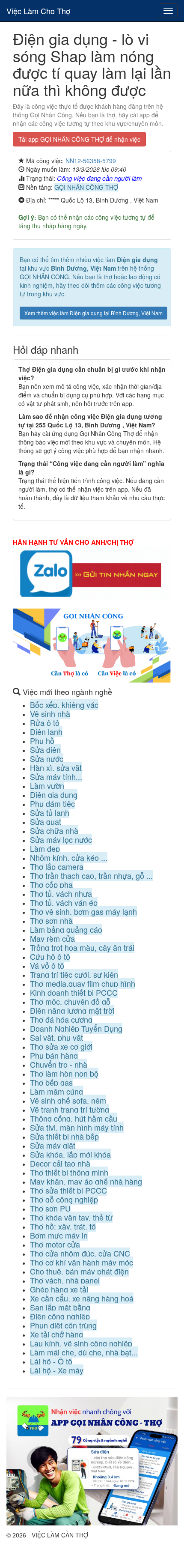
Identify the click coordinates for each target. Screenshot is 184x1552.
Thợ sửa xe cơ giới (61, 1046)
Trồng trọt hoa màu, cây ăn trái (82, 947)
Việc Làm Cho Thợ (38, 10)
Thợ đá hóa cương (61, 1019)
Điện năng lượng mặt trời (72, 1010)
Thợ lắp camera (56, 866)
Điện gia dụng (53, 794)
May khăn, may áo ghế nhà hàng (86, 1181)
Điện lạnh (46, 731)
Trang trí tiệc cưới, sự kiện (74, 974)
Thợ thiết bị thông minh (69, 1172)
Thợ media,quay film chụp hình (82, 983)
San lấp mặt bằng (60, 1307)
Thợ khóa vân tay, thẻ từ (71, 1217)
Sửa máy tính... (56, 776)
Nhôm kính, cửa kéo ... (68, 857)
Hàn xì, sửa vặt (56, 767)
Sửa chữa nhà (54, 830)
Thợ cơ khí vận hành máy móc (81, 1262)
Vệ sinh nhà (50, 713)
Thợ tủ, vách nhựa (61, 893)
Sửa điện (45, 749)
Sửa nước (46, 758)
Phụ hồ (42, 740)
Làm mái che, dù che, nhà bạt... (84, 1352)
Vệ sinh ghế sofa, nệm (68, 1100)
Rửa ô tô (44, 722)
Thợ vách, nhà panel (65, 1280)
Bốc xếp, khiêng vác (64, 704)
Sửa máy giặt (52, 1145)
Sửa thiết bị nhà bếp (64, 1136)
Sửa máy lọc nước (61, 839)
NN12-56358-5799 (90, 160)
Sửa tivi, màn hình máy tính (77, 1127)
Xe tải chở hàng (56, 1334)
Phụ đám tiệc (52, 803)
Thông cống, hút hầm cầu (73, 1118)
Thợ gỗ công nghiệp (64, 1199)
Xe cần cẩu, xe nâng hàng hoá (82, 1298)
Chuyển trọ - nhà (58, 1064)
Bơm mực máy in (59, 1235)
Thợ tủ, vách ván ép (64, 902)
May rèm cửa (52, 938)
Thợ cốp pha (51, 884)
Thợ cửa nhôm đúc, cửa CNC (80, 1253)
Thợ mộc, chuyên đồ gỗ (70, 1001)
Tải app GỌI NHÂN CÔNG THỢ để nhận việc (79, 139)
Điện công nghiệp (60, 1316)
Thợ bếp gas (51, 1082)
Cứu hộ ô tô (50, 956)
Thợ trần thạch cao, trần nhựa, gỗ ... (91, 875)
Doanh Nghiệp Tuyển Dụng (76, 1028)
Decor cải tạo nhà (60, 1163)
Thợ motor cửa (55, 1244)
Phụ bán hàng (54, 1055)
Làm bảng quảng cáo (66, 929)
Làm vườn (47, 785)
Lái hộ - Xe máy (56, 1370)
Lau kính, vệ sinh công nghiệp (81, 1343)
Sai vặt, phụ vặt (56, 1037)
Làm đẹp (45, 848)
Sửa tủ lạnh (49, 812)
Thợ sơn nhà (51, 920)
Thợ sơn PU (50, 1208)
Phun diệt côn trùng (63, 1325)
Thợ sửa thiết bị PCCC (68, 1190)
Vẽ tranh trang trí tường (69, 1109)
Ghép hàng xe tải (59, 1289)
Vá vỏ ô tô (47, 965)
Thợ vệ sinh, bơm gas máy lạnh (83, 911)
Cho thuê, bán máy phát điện (79, 1271)
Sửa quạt (45, 821)
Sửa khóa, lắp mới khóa (70, 1154)
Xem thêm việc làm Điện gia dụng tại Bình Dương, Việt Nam (93, 312)
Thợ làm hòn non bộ (64, 1073)
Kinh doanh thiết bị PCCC (74, 992)
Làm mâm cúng (56, 1091)
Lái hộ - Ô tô (51, 1361)
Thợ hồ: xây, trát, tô (63, 1226)
